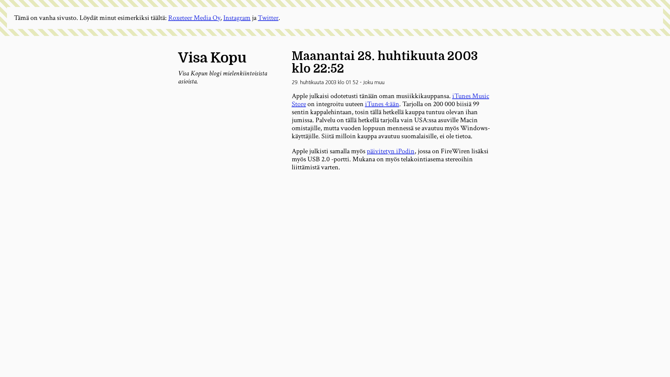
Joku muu (374, 82)
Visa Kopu (212, 58)
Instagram (237, 17)
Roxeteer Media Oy (194, 17)
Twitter (268, 17)
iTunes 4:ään (382, 104)
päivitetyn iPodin (391, 151)
